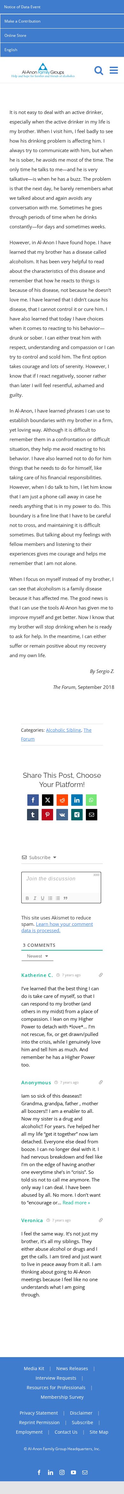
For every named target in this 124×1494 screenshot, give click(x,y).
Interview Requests (56, 1378)
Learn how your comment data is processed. (57, 927)
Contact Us (66, 1432)
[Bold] (27, 898)
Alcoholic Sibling (63, 730)
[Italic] (34, 898)
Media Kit (34, 1368)
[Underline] (42, 898)
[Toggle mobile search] (98, 70)
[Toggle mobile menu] (114, 70)
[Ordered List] (50, 898)
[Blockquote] (65, 898)
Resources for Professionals (56, 1387)
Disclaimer (81, 1413)
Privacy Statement (39, 1413)
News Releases (72, 1368)
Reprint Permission (39, 1422)
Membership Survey (62, 1397)
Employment (29, 1432)
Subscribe (82, 1422)
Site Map (99, 1432)
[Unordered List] (57, 898)
